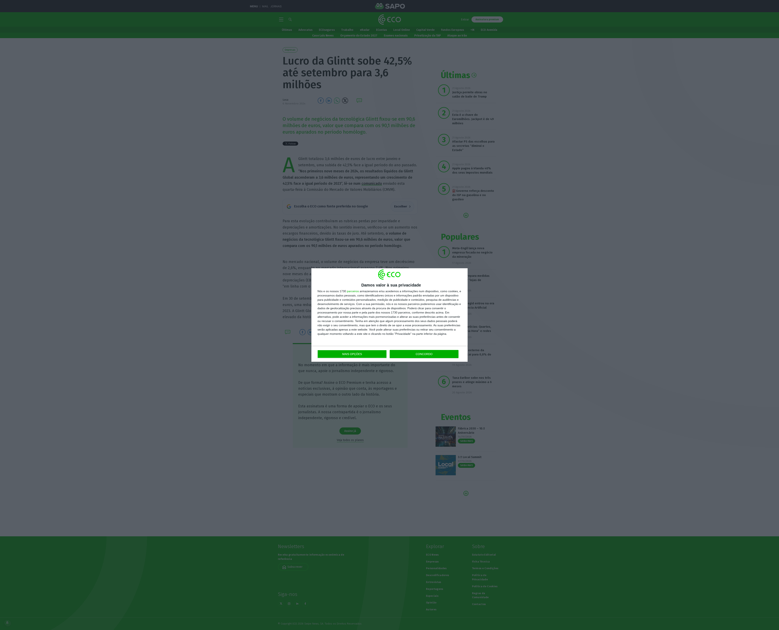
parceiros (353, 291)
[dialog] (389, 315)
